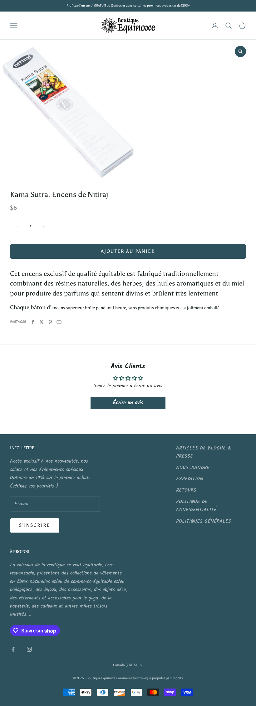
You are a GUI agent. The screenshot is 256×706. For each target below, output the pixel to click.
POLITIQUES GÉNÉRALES (203, 521)
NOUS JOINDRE (192, 468)
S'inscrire (34, 525)
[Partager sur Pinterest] (50, 321)
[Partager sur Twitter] (41, 321)
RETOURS (186, 490)
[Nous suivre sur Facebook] (13, 649)
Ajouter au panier (128, 251)
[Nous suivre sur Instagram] (29, 649)
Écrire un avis (128, 403)
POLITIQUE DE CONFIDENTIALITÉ (196, 506)
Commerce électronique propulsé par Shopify (149, 678)
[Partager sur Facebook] (32, 321)
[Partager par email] (59, 321)
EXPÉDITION (189, 479)
